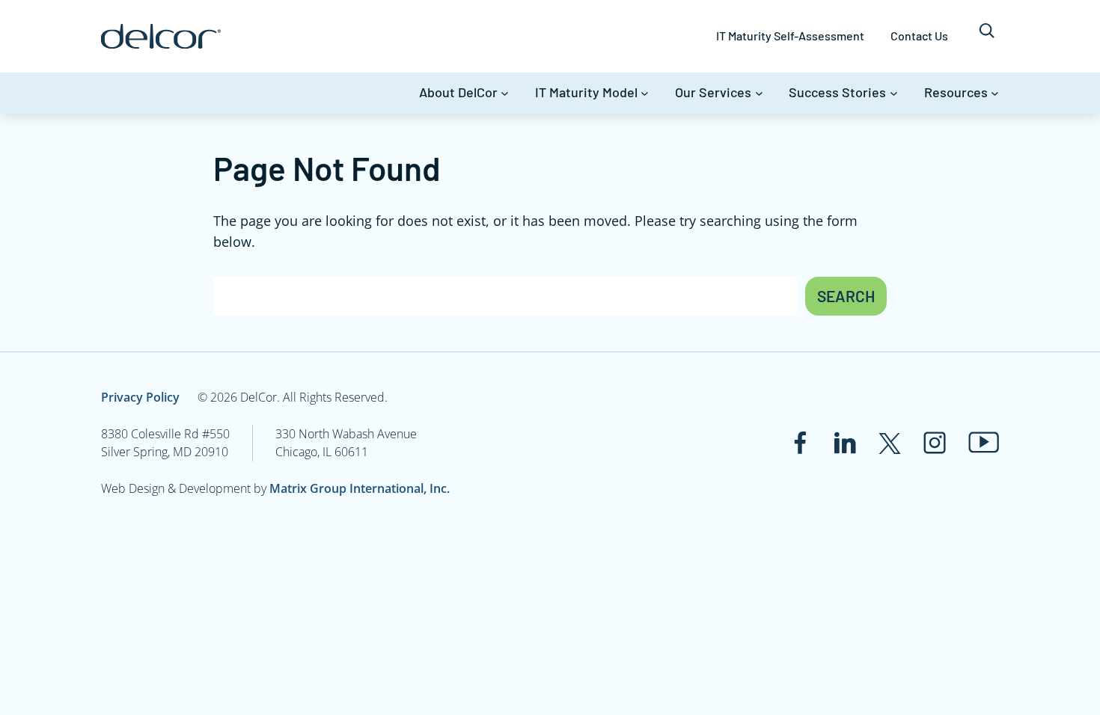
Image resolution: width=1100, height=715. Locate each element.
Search (846, 295)
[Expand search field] (986, 36)
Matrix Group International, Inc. (359, 488)
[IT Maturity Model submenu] (645, 93)
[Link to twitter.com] (890, 443)
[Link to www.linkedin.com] (845, 443)
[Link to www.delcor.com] (161, 36)
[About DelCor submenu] (505, 93)
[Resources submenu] (995, 93)
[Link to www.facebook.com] (800, 443)
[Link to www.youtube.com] (983, 442)
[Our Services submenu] (759, 93)
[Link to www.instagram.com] (934, 443)
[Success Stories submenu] (894, 93)
